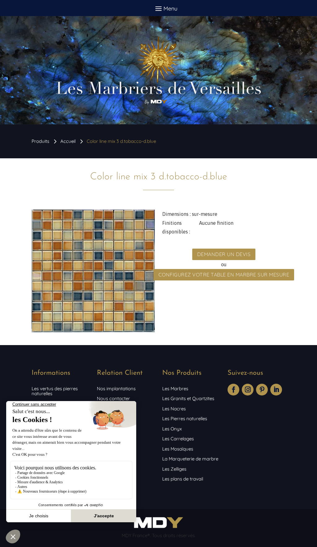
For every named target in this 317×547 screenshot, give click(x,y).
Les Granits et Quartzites (188, 398)
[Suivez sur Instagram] (248, 389)
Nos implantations (116, 388)
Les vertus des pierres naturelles (55, 391)
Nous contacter (113, 398)
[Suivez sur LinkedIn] (276, 389)
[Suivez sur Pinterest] (262, 389)
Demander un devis (224, 254)
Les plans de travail (182, 479)
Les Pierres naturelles (184, 418)
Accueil (68, 141)
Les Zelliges (174, 469)
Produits (40, 141)
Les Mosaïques (177, 449)
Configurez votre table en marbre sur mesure (223, 274)
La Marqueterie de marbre (190, 459)
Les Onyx (172, 429)
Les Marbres (175, 388)
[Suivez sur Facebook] (233, 389)
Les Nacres (174, 409)
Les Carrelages (178, 439)
